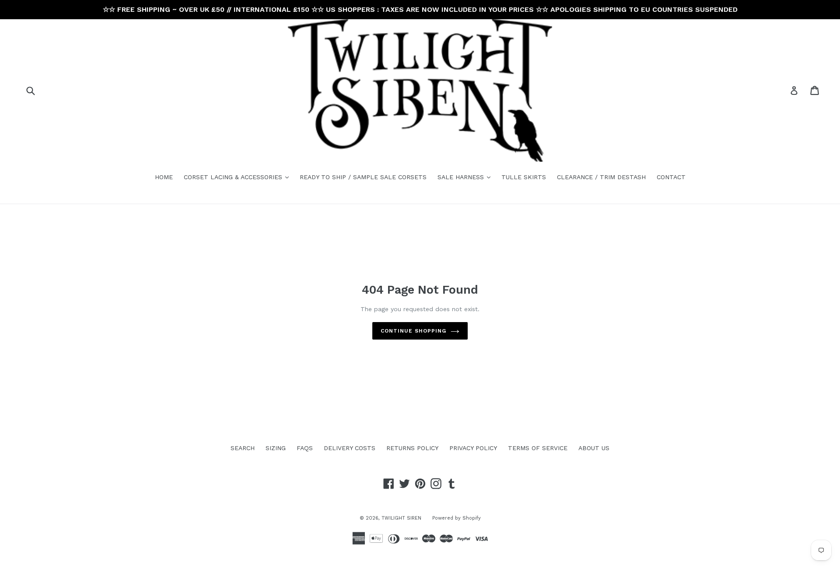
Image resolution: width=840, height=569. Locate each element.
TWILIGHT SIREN (401, 518)
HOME (164, 176)
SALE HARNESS (466, 176)
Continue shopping (413, 331)
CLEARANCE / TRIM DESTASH (601, 176)
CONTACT (671, 176)
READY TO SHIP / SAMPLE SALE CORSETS (363, 176)
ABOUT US (593, 447)
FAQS (305, 447)
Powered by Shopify (456, 518)
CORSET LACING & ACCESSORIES (238, 176)
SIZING (276, 447)
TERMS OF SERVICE (537, 447)
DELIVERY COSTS (349, 447)
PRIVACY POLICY (473, 447)
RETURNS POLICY (412, 447)
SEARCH (243, 447)
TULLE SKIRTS (523, 176)
